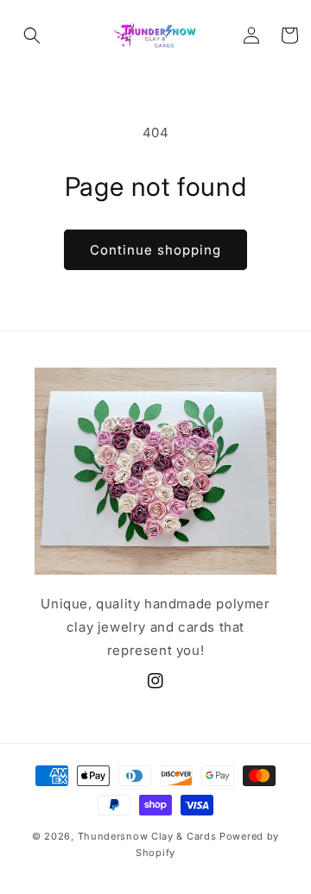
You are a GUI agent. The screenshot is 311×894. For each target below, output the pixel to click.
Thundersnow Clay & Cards (147, 836)
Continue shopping (155, 250)
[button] (32, 35)
